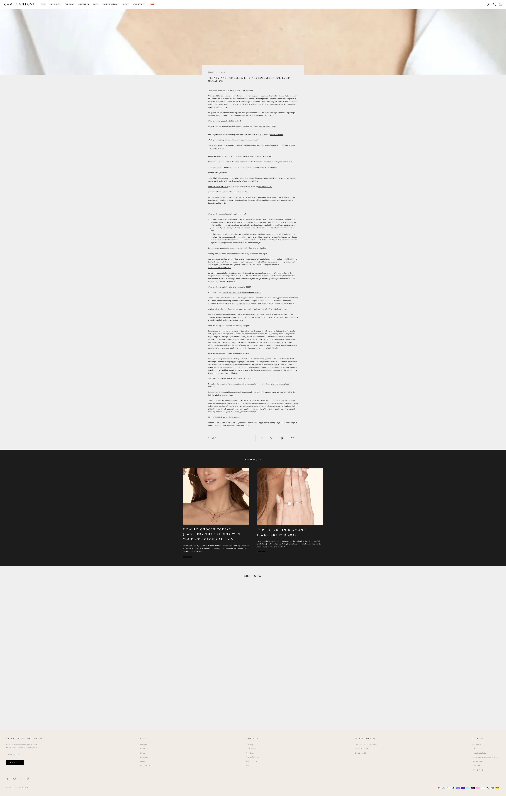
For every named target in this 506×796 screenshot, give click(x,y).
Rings (96, 4)
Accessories (139, 4)
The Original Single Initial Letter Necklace (65, 712)
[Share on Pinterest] (282, 438)
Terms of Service (252, 757)
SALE (152, 4)
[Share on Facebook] (261, 438)
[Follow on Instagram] (14, 778)
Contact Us (477, 745)
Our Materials (251, 749)
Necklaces (55, 4)
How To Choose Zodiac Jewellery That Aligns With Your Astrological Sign (212, 534)
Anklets (143, 761)
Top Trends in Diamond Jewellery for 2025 (281, 532)
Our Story (249, 745)
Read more (187, 556)
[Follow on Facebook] (7, 778)
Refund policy (251, 761)
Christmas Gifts (361, 753)
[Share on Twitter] (271, 438)
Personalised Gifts (362, 749)
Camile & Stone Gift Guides (366, 745)
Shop (43, 4)
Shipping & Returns (480, 753)
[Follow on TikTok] (28, 778)
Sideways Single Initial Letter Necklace (190, 712)
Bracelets (83, 4)
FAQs (474, 749)
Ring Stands (145, 765)
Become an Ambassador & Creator (486, 757)
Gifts (125, 4)
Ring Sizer (250, 753)
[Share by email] (292, 438)
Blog (247, 765)
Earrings (69, 4)
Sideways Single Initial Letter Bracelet (441, 712)
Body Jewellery (111, 4)
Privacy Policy (478, 770)
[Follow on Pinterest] (21, 778)
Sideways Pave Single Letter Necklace (315, 712)
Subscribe (15, 762)
